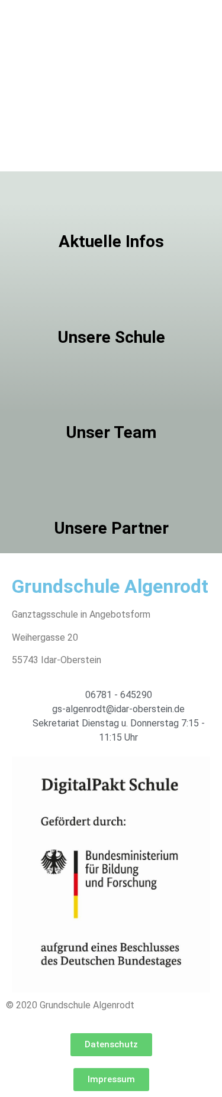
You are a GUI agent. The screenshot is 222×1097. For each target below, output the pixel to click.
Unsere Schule (111, 337)
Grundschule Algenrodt (110, 586)
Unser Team (111, 432)
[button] (111, 1044)
